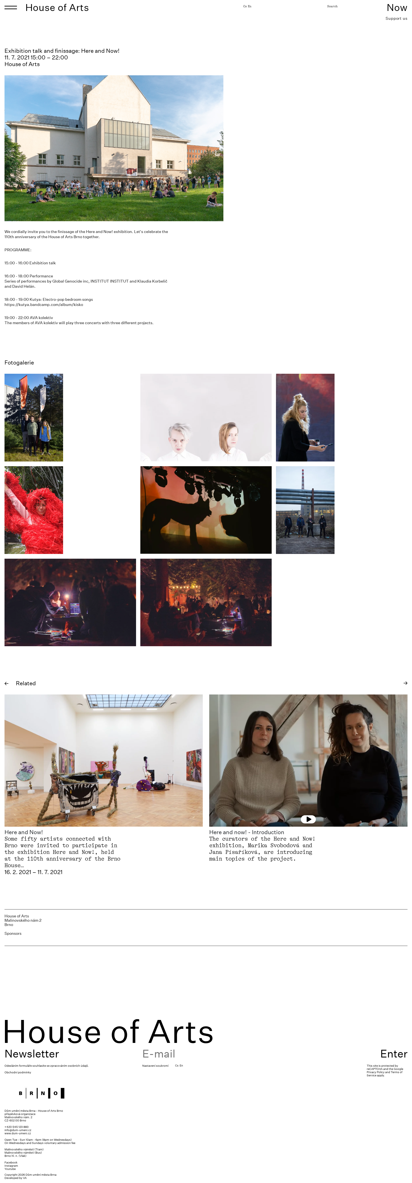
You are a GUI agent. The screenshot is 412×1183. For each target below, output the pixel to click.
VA (25, 1178)
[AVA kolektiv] (341, 510)
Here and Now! (24, 832)
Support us (396, 18)
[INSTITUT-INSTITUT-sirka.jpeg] (206, 417)
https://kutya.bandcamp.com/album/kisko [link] (44, 304)
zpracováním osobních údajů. (69, 1066)
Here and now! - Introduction (246, 832)
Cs (245, 6)
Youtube (10, 1169)
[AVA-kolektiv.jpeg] (206, 602)
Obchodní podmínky (18, 1072)
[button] (6, 684)
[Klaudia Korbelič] (341, 417)
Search (332, 6)
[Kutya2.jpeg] (70, 510)
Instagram (11, 1166)
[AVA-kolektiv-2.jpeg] (70, 602)
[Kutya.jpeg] (206, 510)
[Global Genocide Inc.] (70, 417)
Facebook (11, 1162)
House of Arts (57, 7)
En (249, 6)
